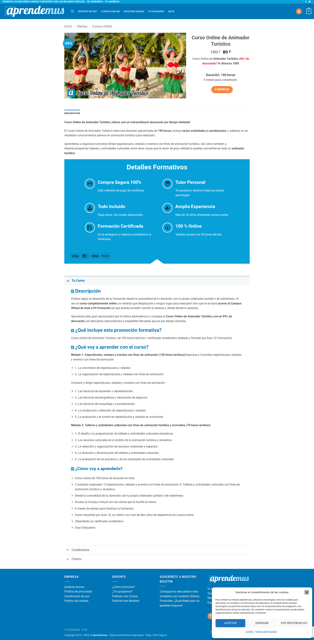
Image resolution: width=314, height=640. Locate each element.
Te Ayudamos (156, 11)
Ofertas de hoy (87, 11)
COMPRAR (222, 89)
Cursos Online (110, 11)
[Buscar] (72, 11)
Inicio (68, 26)
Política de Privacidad (266, 631)
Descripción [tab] (72, 113)
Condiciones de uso (76, 596)
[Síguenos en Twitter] (309, 2)
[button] (307, 592)
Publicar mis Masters (125, 601)
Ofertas (82, 26)
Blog (171, 11)
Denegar (261, 623)
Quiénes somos (74, 587)
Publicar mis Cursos (125, 596)
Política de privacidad (78, 591)
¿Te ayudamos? (122, 591)
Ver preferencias (294, 623)
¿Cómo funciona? (123, 587)
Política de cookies (76, 601)
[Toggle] (67, 280)
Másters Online (134, 11)
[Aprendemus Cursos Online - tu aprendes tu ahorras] (34, 11)
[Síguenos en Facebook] (306, 2)
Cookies (249, 631)
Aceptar (230, 623)
